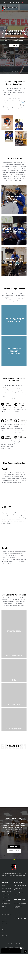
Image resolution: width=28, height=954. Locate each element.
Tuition (4, 918)
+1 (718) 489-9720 (20, 918)
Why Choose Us (6, 888)
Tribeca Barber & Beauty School (12, 8)
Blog (3, 930)
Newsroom (5, 933)
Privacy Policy (5, 936)
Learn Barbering (14, 45)
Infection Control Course (18, 893)
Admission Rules (6, 891)
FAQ (3, 927)
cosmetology (20, 102)
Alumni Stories (6, 900)
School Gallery (6, 897)
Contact (4, 906)
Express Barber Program (18, 889)
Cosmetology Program (20, 903)
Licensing (4, 921)
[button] (25, 8)
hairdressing (10, 102)
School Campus (6, 894)
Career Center (6, 924)
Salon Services (6, 903)
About (3, 885)
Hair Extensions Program (18, 907)
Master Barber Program (20, 885)
